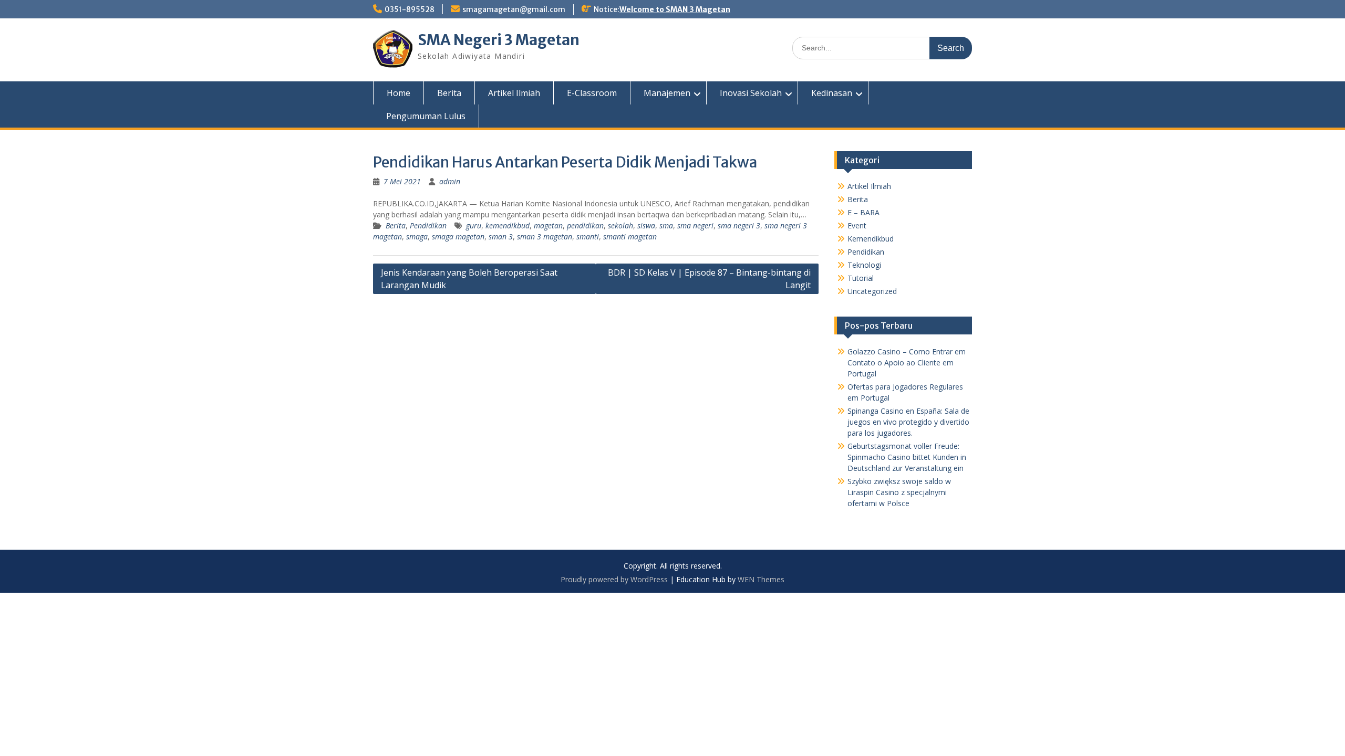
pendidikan (585, 225)
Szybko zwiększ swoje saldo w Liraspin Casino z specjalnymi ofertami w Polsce (899, 492)
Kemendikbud (870, 239)
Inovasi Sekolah (751, 93)
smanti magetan (630, 237)
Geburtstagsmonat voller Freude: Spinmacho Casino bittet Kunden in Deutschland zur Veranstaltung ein (906, 457)
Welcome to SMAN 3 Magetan (674, 9)
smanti (587, 237)
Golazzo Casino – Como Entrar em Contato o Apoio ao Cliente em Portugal (906, 362)
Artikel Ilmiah (514, 93)
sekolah (620, 225)
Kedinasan (831, 93)
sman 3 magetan (544, 237)
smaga (417, 237)
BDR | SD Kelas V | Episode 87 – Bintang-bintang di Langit (709, 279)
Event (856, 225)
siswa (646, 225)
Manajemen (667, 93)
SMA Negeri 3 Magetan (499, 39)
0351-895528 (409, 9)
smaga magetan (458, 237)
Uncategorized (872, 291)
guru (473, 225)
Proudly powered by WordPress (614, 579)
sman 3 (501, 237)
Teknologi (864, 265)
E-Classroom (592, 93)
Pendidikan (428, 225)
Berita (449, 93)
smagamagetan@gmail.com (513, 9)
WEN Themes (761, 579)
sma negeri (695, 225)
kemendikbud (507, 225)
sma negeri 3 (739, 225)
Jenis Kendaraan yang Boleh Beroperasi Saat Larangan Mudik (469, 279)
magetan (548, 225)
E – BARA (863, 212)
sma (666, 225)
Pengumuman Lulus (425, 116)
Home (398, 93)
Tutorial (860, 278)
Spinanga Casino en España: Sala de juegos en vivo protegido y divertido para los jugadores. (908, 422)
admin (449, 181)
